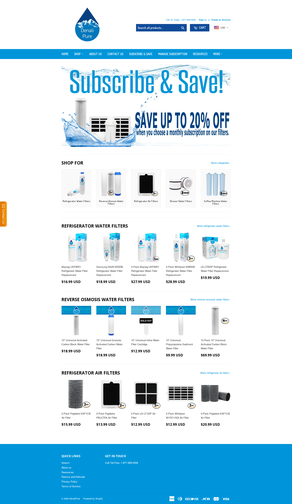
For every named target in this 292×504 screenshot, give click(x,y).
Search (65, 462)
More (216, 54)
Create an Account (220, 19)
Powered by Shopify (93, 498)
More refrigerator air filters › (215, 372)
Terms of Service (71, 486)
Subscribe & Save (140, 54)
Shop (77, 54)
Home (65, 54)
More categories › (220, 163)
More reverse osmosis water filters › (210, 299)
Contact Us (115, 54)
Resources (200, 54)
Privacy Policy (69, 481)
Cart (202, 27)
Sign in (202, 19)
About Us (95, 54)
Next (223, 105)
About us (66, 467)
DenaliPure (74, 498)
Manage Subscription (172, 54)
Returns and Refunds (73, 476)
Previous (68, 105)
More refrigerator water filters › (213, 226)
